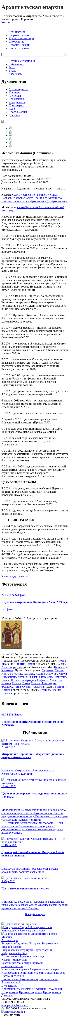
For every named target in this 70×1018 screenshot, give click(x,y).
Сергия (59, 670)
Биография (8, 943)
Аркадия (30, 680)
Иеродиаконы (17, 102)
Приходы (37, 962)
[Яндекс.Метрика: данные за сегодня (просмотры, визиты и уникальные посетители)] (13, 1011)
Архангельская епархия (32, 7)
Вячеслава (16, 673)
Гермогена (17, 680)
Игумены (14, 92)
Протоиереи (16, 105)
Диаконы (14, 115)
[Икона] (11, 648)
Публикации (16, 64)
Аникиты (19, 663)
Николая (6, 693)
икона (6, 663)
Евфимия (34, 676)
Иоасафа (29, 673)
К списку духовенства (15, 576)
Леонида (45, 689)
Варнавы (46, 676)
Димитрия (59, 676)
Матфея (22, 676)
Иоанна (40, 673)
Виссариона (8, 676)
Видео (12, 70)
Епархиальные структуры (17, 949)
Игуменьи (15, 95)
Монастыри (24, 962)
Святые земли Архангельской (19, 979)
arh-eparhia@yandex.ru (14, 1005)
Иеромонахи (16, 98)
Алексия (39, 686)
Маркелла (56, 680)
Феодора (6, 686)
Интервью (35, 943)
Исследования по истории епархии (23, 972)
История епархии (12, 966)
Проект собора (10, 956)
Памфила (59, 667)
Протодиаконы (18, 111)
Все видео (7, 724)
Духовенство (16, 41)
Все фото (7, 609)
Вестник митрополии (22, 60)
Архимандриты (18, 89)
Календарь (15, 73)
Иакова (16, 683)
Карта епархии (43, 949)
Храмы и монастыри (21, 38)
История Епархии (20, 44)
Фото (12, 67)
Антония (51, 673)
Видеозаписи (50, 943)
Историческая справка (15, 969)
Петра (26, 683)
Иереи (12, 108)
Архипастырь (17, 31)
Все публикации (35, 914)
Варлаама (47, 670)
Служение (21, 943)
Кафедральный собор (14, 953)
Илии (4, 673)
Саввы (5, 680)
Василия (60, 686)
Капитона (7, 670)
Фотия (62, 660)
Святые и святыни (20, 48)
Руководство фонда (32, 956)
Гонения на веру (55, 972)
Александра (8, 667)
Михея (63, 673)
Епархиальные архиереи (45, 969)
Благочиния (8, 962)
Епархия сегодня (19, 35)
